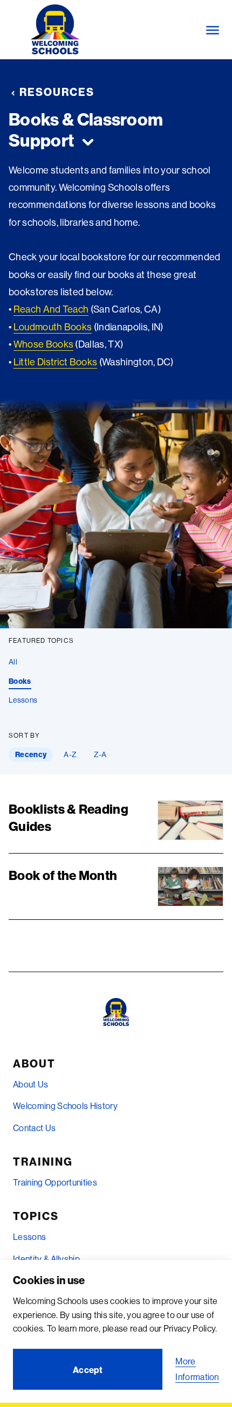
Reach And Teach (51, 309)
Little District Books (55, 362)
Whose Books (43, 344)
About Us (31, 1084)
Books (20, 681)
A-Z (70, 754)
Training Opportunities (55, 1182)
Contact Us (34, 1127)
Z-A (100, 754)
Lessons (23, 700)
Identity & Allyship (46, 1258)
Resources (56, 92)
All (13, 662)
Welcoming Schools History (65, 1105)
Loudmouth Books (52, 327)
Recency (30, 754)
